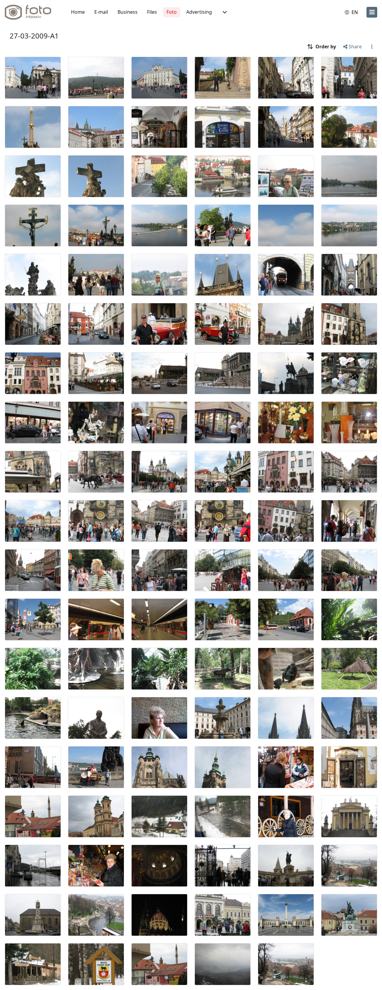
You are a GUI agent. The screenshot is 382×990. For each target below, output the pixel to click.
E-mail (101, 12)
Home (78, 12)
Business (128, 12)
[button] (224, 12)
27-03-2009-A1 (34, 36)
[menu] (371, 12)
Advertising (199, 12)
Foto (172, 12)
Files (152, 12)
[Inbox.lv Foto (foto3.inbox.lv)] (31, 12)
